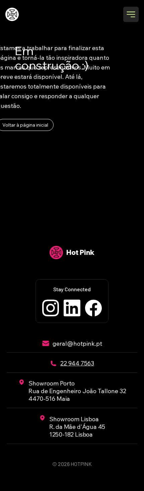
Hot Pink (80, 252)
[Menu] (131, 14)
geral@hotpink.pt (77, 343)
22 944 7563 (77, 363)
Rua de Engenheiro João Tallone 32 (77, 391)
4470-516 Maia (49, 398)
